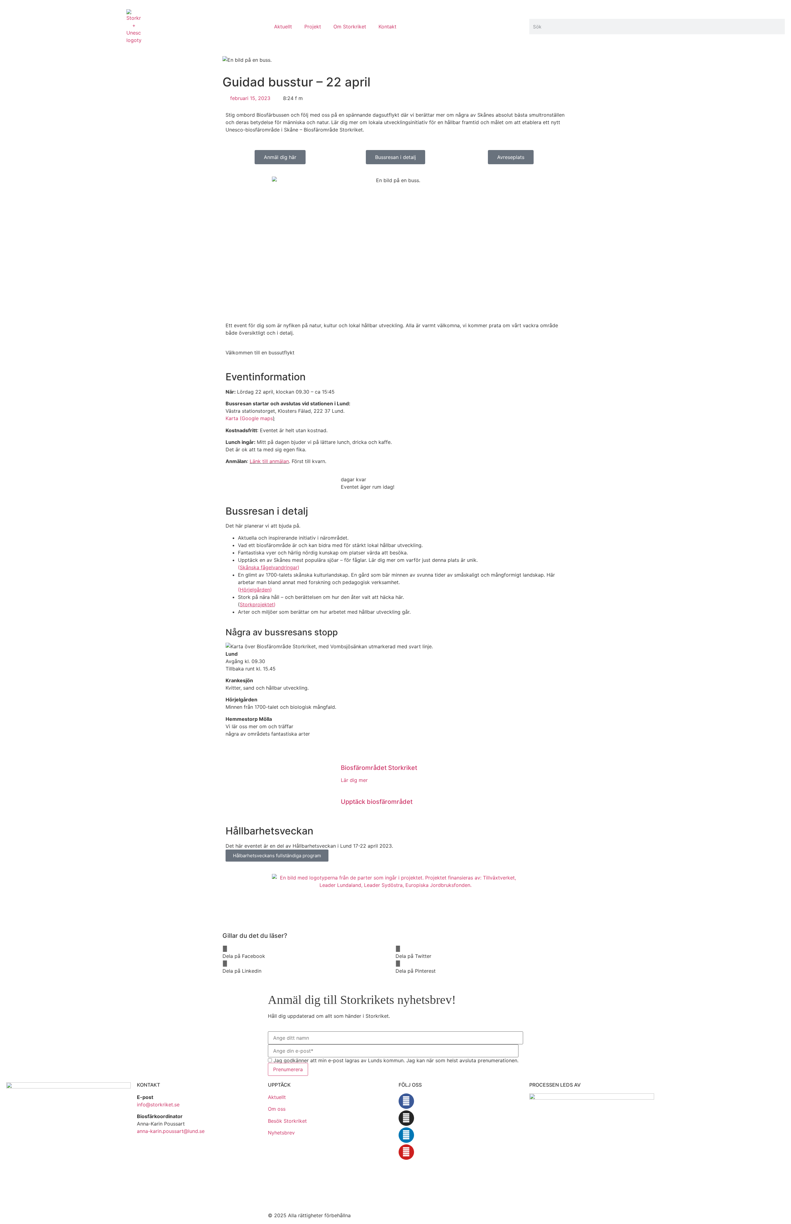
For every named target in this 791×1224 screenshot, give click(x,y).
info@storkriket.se (158, 1104)
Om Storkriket (349, 26)
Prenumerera (288, 1069)
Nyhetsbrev (281, 1133)
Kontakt (387, 26)
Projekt (312, 26)
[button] (309, 952)
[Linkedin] (406, 1135)
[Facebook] (406, 1101)
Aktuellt (283, 26)
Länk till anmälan (269, 461)
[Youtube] (406, 1152)
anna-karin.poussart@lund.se (171, 1131)
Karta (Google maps (249, 418)
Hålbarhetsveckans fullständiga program (277, 855)
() (268, 567)
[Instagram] (406, 1118)
